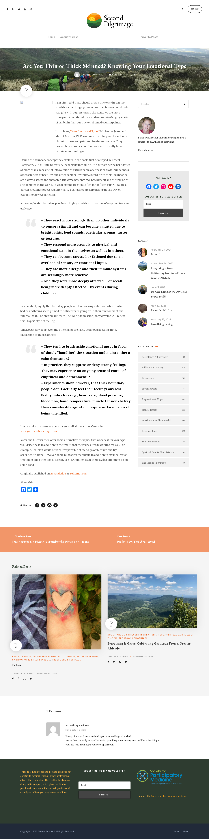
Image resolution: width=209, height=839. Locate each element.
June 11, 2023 (158, 287)
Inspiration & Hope (45, 656)
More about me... (147, 150)
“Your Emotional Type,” (85, 131)
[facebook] (7, 9)
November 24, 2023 (162, 263)
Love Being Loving (162, 324)
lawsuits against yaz (77, 725)
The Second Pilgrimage (66, 660)
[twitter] (19, 9)
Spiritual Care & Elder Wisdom (31, 660)
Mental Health (117, 74)
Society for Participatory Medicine (169, 795)
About (186, 831)
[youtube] (25, 9)
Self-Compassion (88, 656)
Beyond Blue (58, 473)
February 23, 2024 (161, 249)
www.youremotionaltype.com (38, 431)
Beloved (155, 254)
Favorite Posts (149, 37)
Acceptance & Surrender (123, 635)
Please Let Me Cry (161, 310)
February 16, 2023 (161, 319)
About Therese (69, 37)
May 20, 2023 (158, 305)
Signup (195, 9)
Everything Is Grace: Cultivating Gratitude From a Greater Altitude (168, 273)
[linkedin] (13, 9)
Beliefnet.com (78, 473)
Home (51, 37)
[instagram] (31, 9)
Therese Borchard (93, 74)
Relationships (66, 656)
